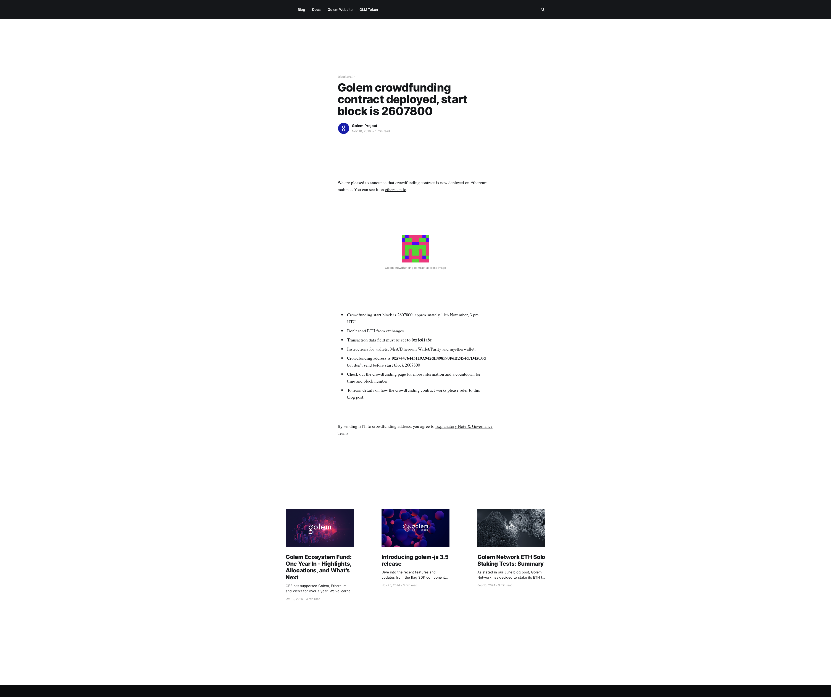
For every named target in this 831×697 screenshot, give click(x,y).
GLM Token (368, 9)
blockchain (347, 76)
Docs (316, 9)
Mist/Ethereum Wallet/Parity (415, 349)
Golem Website (340, 9)
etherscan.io (395, 189)
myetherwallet (462, 349)
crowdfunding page (389, 374)
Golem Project (364, 126)
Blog (301, 9)
